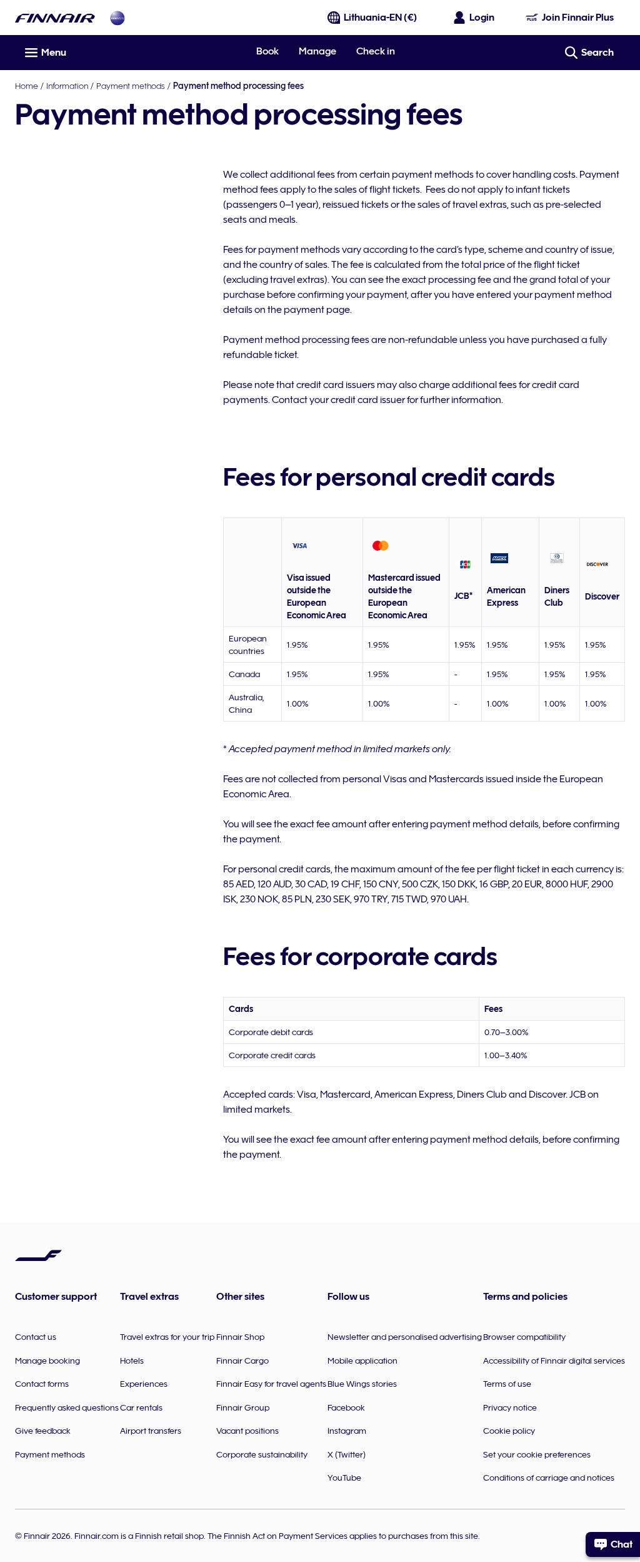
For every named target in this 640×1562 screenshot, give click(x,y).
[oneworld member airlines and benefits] (117, 18)
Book (267, 51)
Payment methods (130, 86)
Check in (375, 51)
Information (67, 86)
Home (26, 86)
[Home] (55, 18)
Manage (317, 51)
